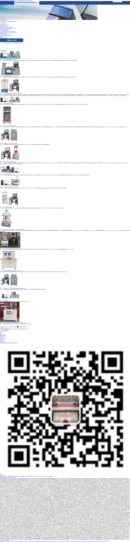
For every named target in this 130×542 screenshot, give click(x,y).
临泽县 (26, 541)
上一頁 (15, 326)
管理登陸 (36, 476)
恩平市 (54, 541)
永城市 (104, 541)
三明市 (94, 541)
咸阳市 (12, 541)
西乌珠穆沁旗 (38, 541)
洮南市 (73, 541)
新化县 (9, 541)
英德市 (99, 541)
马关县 (7, 541)
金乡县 (71, 541)
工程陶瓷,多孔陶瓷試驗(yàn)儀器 (5, 29)
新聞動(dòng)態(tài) (3, 335)
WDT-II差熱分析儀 (5, 300)
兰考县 (101, 541)
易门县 (14, 541)
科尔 (24, 541)
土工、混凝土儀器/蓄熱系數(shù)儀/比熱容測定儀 (8, 31)
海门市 (31, 541)
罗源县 (86, 541)
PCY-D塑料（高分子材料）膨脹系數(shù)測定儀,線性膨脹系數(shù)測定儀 (14, 288)
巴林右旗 (64, 541)
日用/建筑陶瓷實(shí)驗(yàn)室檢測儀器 (6, 27)
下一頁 (21, 326)
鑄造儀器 (1, 36)
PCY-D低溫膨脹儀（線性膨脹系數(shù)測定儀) (9, 143)
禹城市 (19, 541)
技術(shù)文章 (2, 337)
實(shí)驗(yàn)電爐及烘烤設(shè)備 (5, 34)
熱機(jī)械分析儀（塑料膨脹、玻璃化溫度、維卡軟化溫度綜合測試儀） (13, 229)
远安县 (4, 541)
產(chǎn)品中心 (4, 21)
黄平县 (84, 541)
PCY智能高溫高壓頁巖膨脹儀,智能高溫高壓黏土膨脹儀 (11, 270)
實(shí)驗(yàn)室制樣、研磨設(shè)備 (6, 35)
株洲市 (56, 541)
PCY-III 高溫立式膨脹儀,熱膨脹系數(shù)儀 (9, 161)
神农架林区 (67, 541)
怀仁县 (81, 541)
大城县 (76, 541)
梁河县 (89, 541)
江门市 (59, 541)
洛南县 (29, 541)
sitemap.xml (40, 476)
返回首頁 (123, 1)
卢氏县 (78, 541)
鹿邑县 (96, 541)
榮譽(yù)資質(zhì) (3, 338)
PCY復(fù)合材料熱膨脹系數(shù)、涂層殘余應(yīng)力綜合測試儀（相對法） (14, 322)
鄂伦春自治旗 (42, 541)
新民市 (91, 541)
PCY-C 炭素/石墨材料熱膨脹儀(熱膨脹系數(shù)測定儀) (11, 248)
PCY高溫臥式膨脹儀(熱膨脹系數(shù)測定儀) (9, 59)
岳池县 (17, 541)
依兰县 (48, 541)
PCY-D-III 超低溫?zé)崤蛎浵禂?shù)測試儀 (9, 125)
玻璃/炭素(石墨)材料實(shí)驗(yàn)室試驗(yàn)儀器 (8, 32)
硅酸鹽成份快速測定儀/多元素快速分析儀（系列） (8, 28)
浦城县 (106, 541)
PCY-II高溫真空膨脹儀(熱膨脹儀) (7, 103)
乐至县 (46, 541)
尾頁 (24, 326)
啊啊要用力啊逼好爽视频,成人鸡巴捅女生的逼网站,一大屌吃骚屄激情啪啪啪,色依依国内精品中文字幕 (16, 0)
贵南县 (22, 541)
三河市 (34, 541)
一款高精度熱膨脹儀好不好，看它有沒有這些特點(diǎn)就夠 (12, 43)
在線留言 (1, 339)
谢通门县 (1, 541)
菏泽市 (51, 541)
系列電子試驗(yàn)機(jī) (4, 37)
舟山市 (61, 541)
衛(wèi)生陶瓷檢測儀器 (3, 30)
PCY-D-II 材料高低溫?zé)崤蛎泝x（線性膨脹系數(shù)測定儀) (12, 93)
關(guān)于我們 (2, 334)
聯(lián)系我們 (128, 1)
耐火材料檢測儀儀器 (3, 33)
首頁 (1, 21)
